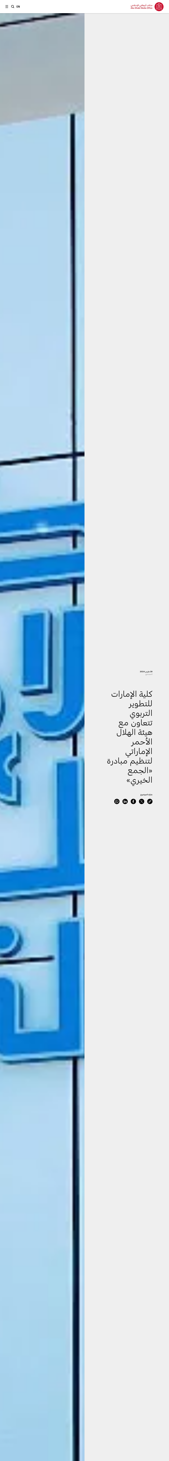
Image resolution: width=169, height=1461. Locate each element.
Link (149, 801)
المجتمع (148, 674)
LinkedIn (125, 801)
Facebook (133, 801)
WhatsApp (116, 801)
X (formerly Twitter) (141, 801)
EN (18, 6)
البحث (13, 7)
